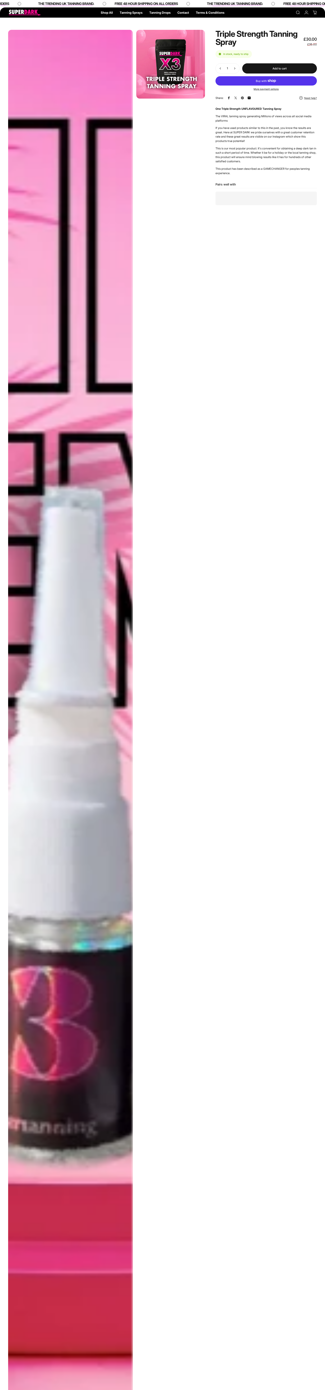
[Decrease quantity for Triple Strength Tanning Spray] (219, 68)
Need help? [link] (310, 97)
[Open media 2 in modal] (170, 64)
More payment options (266, 89)
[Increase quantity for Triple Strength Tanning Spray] (235, 68)
